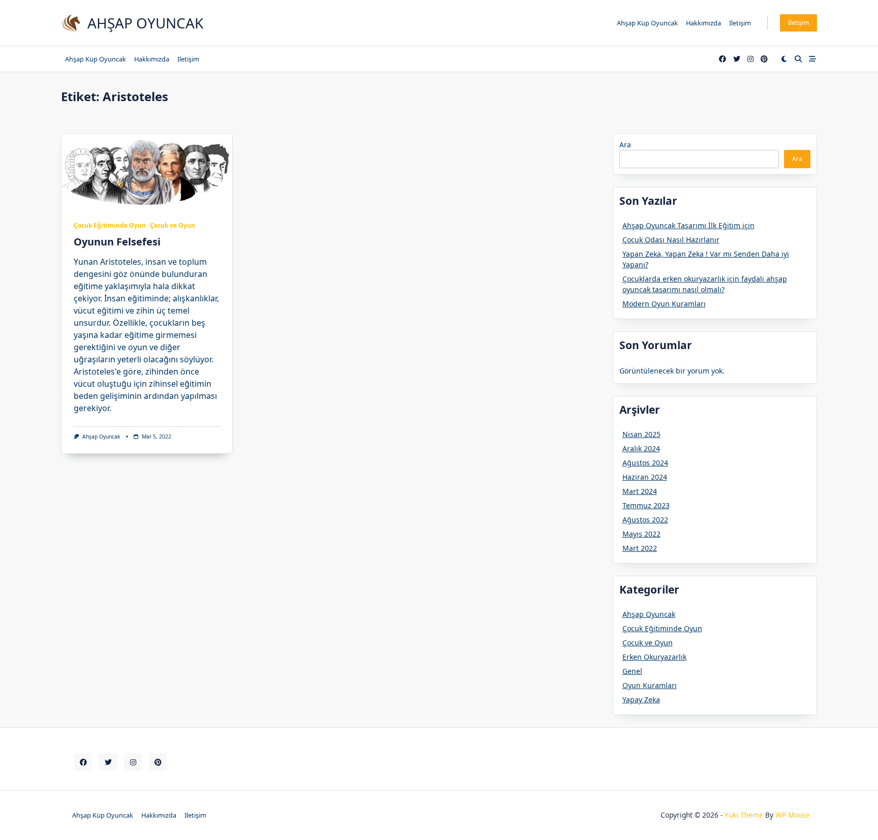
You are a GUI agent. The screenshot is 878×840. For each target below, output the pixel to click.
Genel (632, 671)
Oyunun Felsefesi (117, 241)
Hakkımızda (703, 22)
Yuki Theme (744, 815)
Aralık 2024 (641, 448)
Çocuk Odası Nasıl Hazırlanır (670, 239)
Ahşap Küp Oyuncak (647, 22)
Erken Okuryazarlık (654, 657)
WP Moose (792, 815)
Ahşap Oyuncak (145, 23)
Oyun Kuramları (649, 685)
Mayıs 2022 (641, 534)
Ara (625, 144)
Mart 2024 (639, 491)
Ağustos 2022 (645, 519)
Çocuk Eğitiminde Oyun (110, 225)
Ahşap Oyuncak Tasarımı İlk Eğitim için (688, 225)
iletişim (740, 22)
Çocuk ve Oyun (172, 225)
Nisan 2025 (641, 434)
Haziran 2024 (644, 477)
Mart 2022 (639, 548)
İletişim (798, 22)
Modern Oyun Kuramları (664, 303)
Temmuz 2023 (646, 505)
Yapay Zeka (641, 699)
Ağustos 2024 (645, 463)
